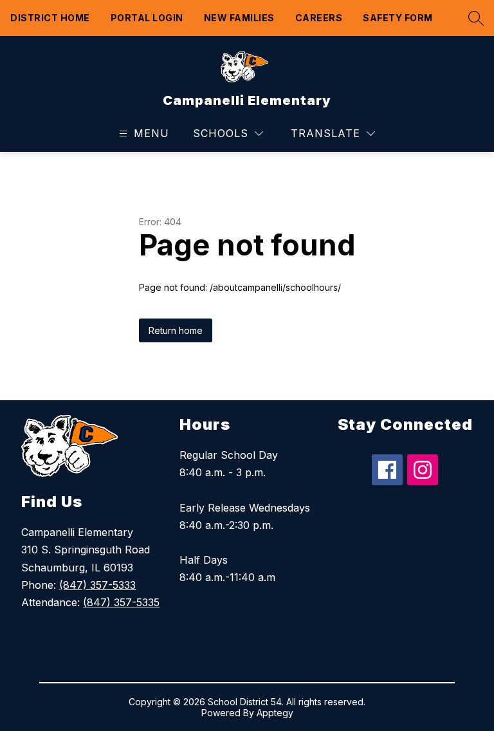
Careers (319, 17)
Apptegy (275, 712)
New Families (239, 17)
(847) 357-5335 (121, 602)
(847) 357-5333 (97, 584)
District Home (50, 17)
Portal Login (147, 17)
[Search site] (473, 18)
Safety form (398, 17)
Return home (176, 330)
